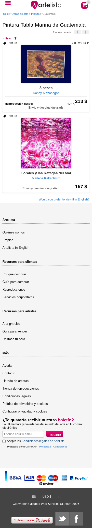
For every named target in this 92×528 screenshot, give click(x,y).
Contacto (8, 373)
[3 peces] (46, 64)
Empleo (7, 240)
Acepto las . (36, 441)
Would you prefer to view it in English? (64, 199)
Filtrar (7, 38)
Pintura (35, 13)
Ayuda (7, 365)
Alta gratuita (11, 324)
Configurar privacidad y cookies (24, 411)
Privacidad (45, 446)
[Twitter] (62, 519)
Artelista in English (15, 247)
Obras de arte (20, 13)
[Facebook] (76, 519)
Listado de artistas (15, 381)
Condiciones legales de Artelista (43, 441)
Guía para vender (14, 331)
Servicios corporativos (18, 297)
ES (34, 496)
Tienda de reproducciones (20, 388)
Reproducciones (13, 289)
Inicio (5, 13)
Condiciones (60, 446)
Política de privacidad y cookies (25, 404)
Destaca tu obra (13, 339)
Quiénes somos (13, 232)
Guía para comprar (15, 282)
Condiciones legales (16, 396)
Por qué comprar (14, 274)
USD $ (46, 496)
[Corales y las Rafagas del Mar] (46, 143)
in (59, 496)
